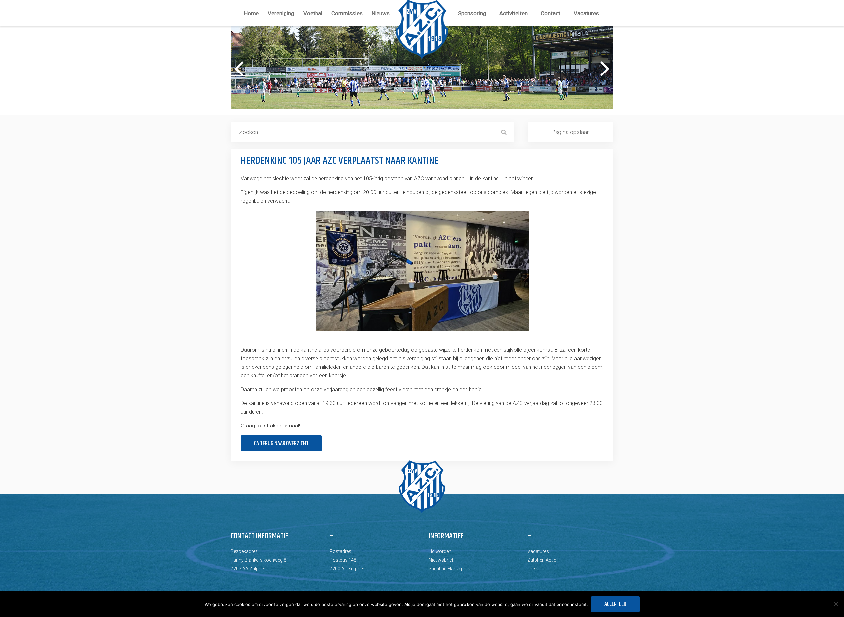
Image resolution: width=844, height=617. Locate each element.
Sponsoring (472, 13)
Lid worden (440, 551)
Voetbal (312, 13)
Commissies (347, 13)
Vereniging (281, 13)
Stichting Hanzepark (449, 568)
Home (251, 13)
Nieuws (381, 13)
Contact (550, 13)
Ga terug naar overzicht (281, 443)
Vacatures (586, 13)
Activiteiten (513, 13)
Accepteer (615, 604)
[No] (835, 604)
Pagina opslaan (570, 132)
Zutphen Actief (543, 560)
